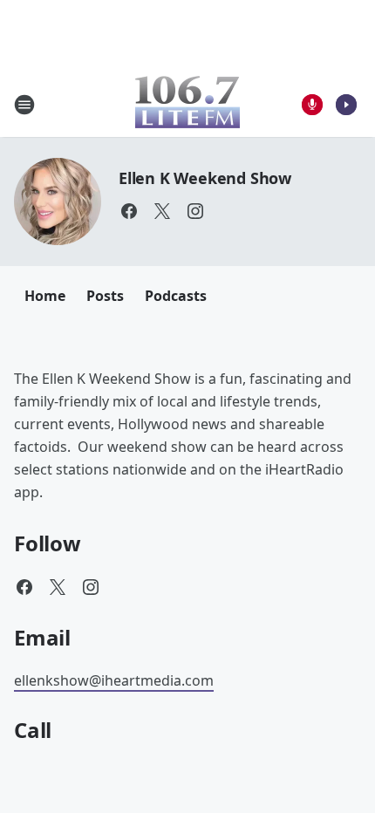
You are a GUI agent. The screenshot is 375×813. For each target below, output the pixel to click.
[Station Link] (187, 104)
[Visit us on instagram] (195, 211)
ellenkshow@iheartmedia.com (114, 680)
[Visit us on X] (162, 211)
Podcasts (176, 295)
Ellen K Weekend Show (205, 177)
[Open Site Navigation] (24, 104)
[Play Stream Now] (346, 104)
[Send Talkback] (312, 104)
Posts (105, 295)
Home (44, 295)
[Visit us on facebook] (129, 211)
